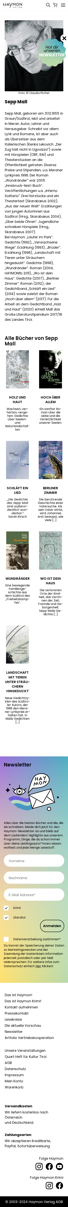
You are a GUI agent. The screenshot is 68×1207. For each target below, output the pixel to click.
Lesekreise (13, 1019)
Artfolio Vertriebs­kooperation (29, 1037)
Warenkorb (14, 1087)
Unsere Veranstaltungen (25, 1050)
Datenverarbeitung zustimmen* (37, 939)
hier (38, 966)
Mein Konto (14, 1081)
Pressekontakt (17, 1013)
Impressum (14, 1075)
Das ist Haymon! (18, 995)
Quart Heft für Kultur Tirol (25, 1056)
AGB (8, 1062)
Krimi (17, 908)
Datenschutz (15, 1068)
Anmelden (52, 925)
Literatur (19, 917)
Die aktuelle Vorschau (23, 1025)
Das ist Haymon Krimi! (23, 1001)
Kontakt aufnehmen (21, 1007)
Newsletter (14, 1031)
